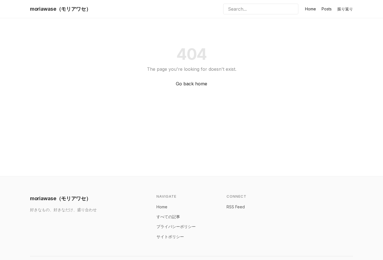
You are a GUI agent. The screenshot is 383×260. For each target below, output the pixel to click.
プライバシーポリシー (176, 226)
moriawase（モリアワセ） (60, 9)
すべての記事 (168, 216)
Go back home (191, 83)
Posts (327, 8)
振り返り (345, 8)
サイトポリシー (170, 236)
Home (310, 8)
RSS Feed (236, 206)
